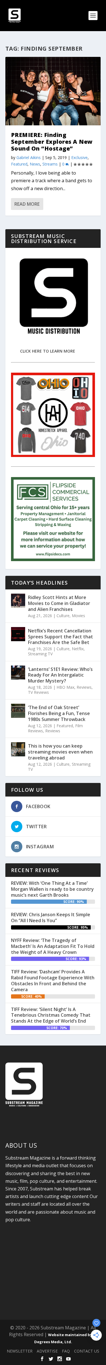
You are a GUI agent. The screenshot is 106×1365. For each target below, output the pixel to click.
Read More (27, 204)
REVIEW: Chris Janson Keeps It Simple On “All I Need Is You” (50, 917)
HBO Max (65, 687)
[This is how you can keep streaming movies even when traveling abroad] (18, 749)
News (35, 164)
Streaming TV (40, 653)
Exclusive (79, 157)
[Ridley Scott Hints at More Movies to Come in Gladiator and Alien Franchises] (18, 601)
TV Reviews (38, 692)
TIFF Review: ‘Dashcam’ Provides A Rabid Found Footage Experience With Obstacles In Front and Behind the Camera (52, 980)
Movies (78, 615)
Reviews (84, 687)
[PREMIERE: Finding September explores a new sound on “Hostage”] (53, 91)
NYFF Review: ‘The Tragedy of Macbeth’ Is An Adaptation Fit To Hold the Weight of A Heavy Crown (52, 946)
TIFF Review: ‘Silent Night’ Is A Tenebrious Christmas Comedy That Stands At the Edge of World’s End (50, 1015)
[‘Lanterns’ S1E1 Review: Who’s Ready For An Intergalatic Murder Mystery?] (18, 673)
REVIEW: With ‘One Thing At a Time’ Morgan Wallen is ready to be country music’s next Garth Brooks (52, 889)
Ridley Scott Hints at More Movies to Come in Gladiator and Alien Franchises (59, 603)
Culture (63, 615)
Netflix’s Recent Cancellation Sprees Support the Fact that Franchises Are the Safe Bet (60, 637)
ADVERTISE (47, 1351)
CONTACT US (86, 1351)
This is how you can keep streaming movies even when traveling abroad (60, 752)
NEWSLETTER (20, 1351)
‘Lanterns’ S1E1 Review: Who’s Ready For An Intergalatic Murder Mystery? (60, 675)
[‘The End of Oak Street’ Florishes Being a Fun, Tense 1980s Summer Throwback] (18, 711)
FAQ (66, 1351)
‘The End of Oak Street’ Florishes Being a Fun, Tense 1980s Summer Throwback (59, 713)
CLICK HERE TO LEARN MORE (47, 351)
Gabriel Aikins (28, 157)
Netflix (78, 648)
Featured (19, 164)
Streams (50, 164)
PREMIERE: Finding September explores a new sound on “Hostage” (52, 141)
